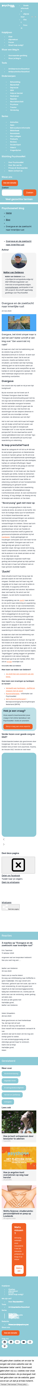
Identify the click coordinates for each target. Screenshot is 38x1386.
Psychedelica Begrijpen (11, 821)
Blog (8, 220)
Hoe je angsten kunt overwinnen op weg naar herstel (15, 1175)
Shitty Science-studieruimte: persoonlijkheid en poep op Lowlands (18, 1213)
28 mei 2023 (6, 1016)
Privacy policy (22, 1384)
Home (9, 213)
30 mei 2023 (7, 971)
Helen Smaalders (8, 1013)
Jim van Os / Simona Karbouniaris (12, 816)
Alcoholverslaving (11, 1073)
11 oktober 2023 (8, 953)
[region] (19, 801)
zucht (22, 600)
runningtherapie (11, 287)
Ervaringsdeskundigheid (14, 1088)
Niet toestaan (12, 1384)
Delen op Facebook (11, 876)
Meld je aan (19, 1269)
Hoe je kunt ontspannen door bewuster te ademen (18, 1137)
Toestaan (3, 1384)
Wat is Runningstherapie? (16, 699)
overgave (8, 1102)
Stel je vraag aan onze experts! (18, 726)
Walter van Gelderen (13, 272)
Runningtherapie (13, 694)
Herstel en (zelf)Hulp (12, 1095)
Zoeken (5, 188)
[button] (13, 795)
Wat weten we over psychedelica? (12, 827)
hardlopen (6, 537)
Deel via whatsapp (11, 882)
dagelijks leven (10, 1081)
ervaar (9, 662)
